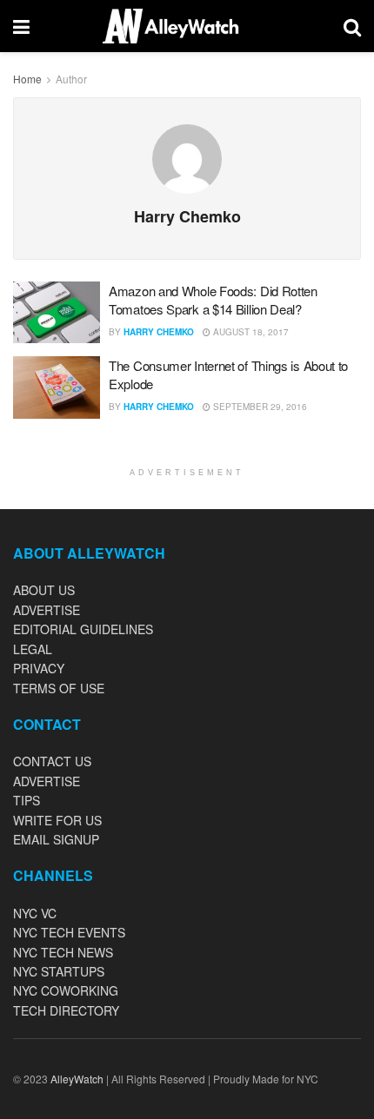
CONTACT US (52, 761)
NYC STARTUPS (58, 971)
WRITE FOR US (57, 820)
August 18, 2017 (249, 332)
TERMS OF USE (58, 688)
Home (27, 78)
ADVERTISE (46, 610)
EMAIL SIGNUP (56, 839)
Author (71, 78)
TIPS (26, 800)
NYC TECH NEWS (63, 952)
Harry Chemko (159, 332)
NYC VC (35, 913)
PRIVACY (38, 668)
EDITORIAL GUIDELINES (83, 629)
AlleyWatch (77, 1078)
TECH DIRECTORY (66, 1010)
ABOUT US (44, 590)
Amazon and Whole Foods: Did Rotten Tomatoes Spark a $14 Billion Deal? (213, 299)
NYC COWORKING (65, 990)
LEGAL (32, 649)
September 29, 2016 (258, 407)
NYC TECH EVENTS (69, 932)
